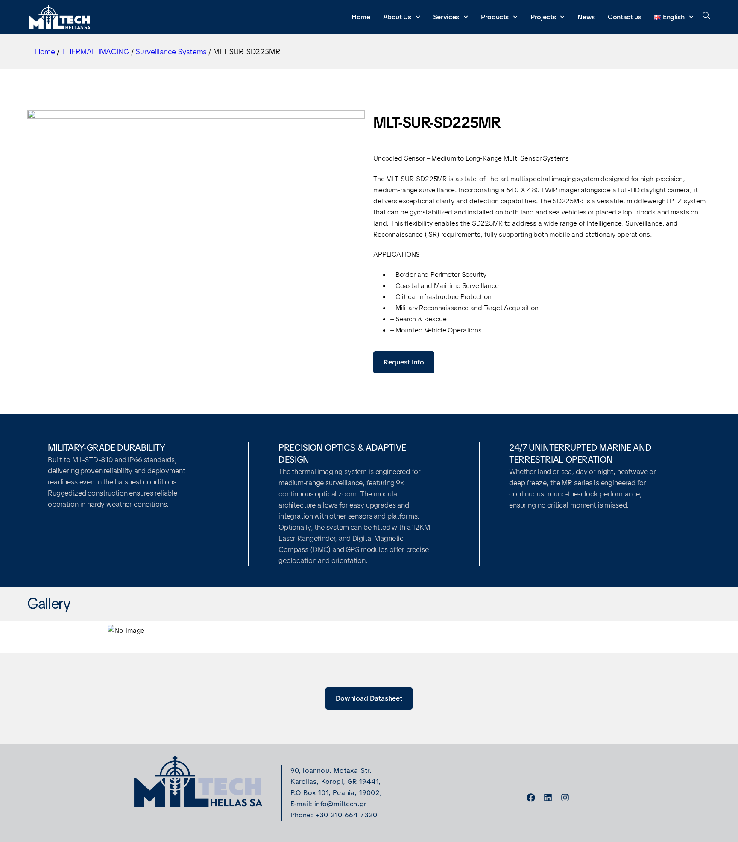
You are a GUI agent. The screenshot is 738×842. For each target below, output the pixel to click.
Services (446, 16)
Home (360, 16)
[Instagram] (565, 797)
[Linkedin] (547, 797)
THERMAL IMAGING (95, 51)
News (586, 16)
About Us (397, 16)
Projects (543, 16)
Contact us (624, 16)
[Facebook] (530, 797)
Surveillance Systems (170, 51)
